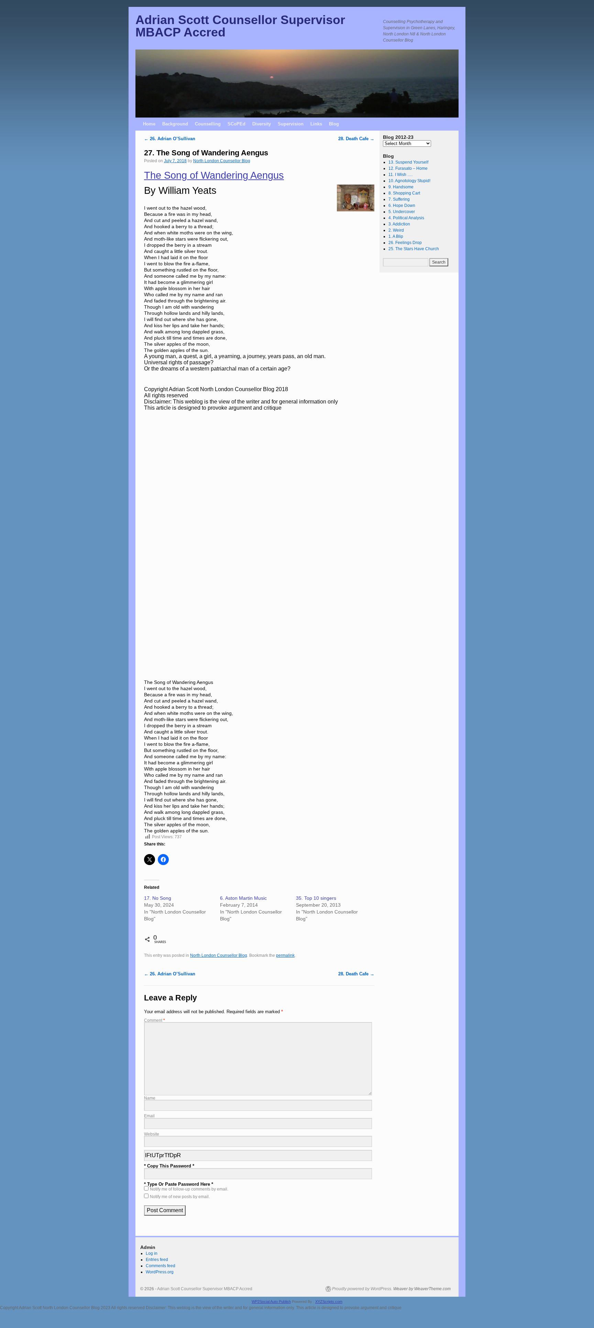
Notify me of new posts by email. (180, 1196)
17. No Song (157, 898)
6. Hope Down (401, 205)
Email (149, 1116)
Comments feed (160, 1265)
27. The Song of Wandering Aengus (206, 152)
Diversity (261, 123)
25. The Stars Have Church (413, 248)
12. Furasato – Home (408, 168)
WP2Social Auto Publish (271, 1301)
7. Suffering (399, 199)
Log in (151, 1253)
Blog (334, 123)
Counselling (208, 123)
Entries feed (157, 1259)
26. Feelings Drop (405, 242)
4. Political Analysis (406, 217)
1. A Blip (395, 236)
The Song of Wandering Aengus (214, 175)
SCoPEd (236, 123)
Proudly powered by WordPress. (362, 1288)
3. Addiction (399, 224)
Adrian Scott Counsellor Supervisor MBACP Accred (240, 26)
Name (149, 1098)
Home (149, 123)
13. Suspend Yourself (408, 162)
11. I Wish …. (400, 174)
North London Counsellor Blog (221, 160)
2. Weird (396, 230)
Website (151, 1134)
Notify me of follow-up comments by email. (189, 1189)
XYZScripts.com (328, 1301)
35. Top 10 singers (316, 898)
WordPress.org (160, 1272)
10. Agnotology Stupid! (409, 180)
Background (175, 123)
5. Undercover (401, 211)
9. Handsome (401, 187)
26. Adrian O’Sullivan (169, 138)
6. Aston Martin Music (243, 898)
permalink (285, 955)
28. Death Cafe (356, 138)
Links (316, 123)
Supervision (291, 123)
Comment (154, 1020)
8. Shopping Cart (404, 193)
